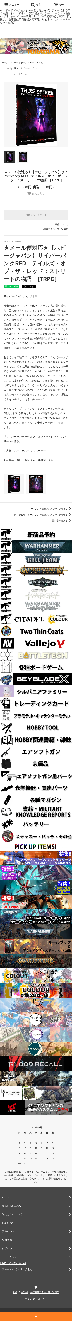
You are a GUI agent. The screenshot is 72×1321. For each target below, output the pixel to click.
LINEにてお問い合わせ (13, 1263)
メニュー (13, 4)
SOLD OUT (38, 215)
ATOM (24, 1292)
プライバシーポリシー (36, 1299)
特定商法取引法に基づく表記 (44, 1292)
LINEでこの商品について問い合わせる (48, 508)
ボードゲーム (20, 74)
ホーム (5, 62)
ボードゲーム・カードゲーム (28, 62)
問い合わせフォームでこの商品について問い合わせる (41, 514)
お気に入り (38, 193)
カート (62, 4)
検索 (38, 4)
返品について (61, 224)
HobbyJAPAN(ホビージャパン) (21, 68)
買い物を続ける (60, 520)
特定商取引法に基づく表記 (55, 229)
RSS (15, 1292)
